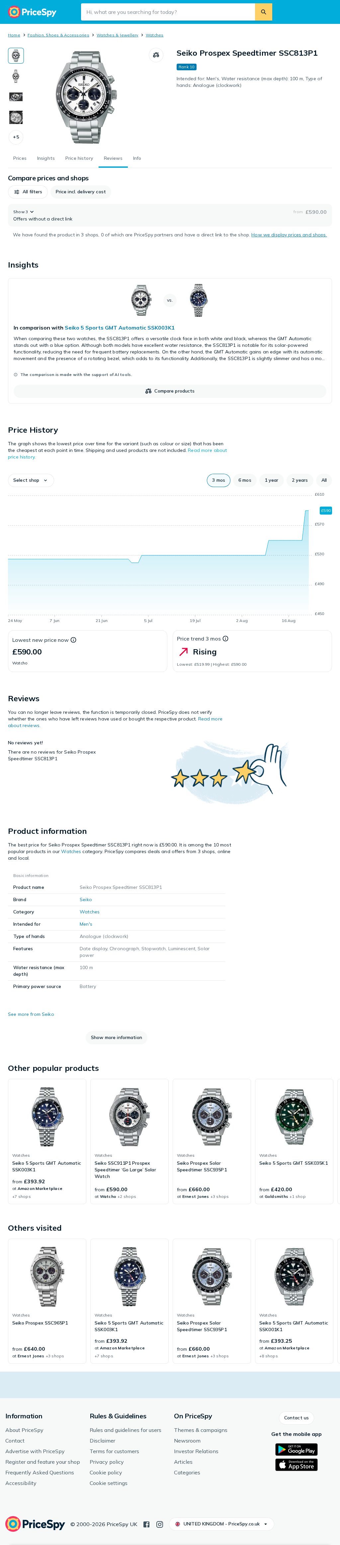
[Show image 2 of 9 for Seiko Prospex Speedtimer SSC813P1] (16, 76)
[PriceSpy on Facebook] (146, 1523)
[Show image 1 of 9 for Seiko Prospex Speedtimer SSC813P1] (16, 56)
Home (14, 34)
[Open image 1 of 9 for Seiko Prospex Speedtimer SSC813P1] (86, 97)
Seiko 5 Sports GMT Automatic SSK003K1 (120, 327)
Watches (155, 34)
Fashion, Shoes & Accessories (58, 34)
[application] (170, 558)
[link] (170, 340)
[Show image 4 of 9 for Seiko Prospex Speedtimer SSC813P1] (16, 117)
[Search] (263, 12)
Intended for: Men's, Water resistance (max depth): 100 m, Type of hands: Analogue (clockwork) (249, 82)
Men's (86, 924)
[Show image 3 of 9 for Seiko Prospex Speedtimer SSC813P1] (16, 97)
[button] (16, 137)
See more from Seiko (31, 1014)
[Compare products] (156, 55)
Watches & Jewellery (117, 34)
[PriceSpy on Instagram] (160, 1523)
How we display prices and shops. (289, 235)
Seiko (86, 899)
